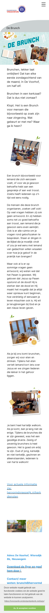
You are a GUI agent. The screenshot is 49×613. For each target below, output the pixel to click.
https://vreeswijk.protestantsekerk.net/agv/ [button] (24, 601)
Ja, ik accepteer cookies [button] (24, 608)
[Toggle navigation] (44, 4)
